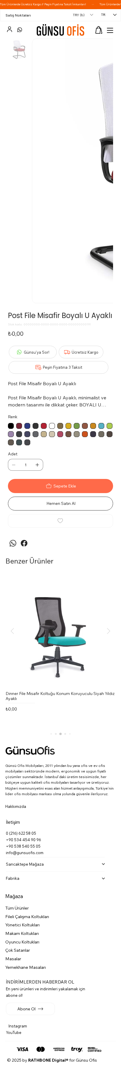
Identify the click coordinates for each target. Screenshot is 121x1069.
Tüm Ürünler (17, 908)
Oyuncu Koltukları (22, 942)
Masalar (13, 958)
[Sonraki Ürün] (109, 631)
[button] (99, 30)
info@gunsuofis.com (24, 852)
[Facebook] (24, 543)
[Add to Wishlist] (60, 521)
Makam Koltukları (22, 933)
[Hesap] (9, 30)
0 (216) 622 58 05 (21, 833)
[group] (60, 651)
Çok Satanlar (17, 950)
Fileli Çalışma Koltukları (27, 916)
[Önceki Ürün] (12, 631)
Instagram (18, 1026)
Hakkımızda (15, 806)
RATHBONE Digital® (48, 1060)
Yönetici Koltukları (22, 925)
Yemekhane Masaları (25, 967)
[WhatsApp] (20, 30)
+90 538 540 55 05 (23, 846)
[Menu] (110, 30)
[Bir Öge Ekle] (37, 465)
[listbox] (83, 14)
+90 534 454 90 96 (23, 839)
